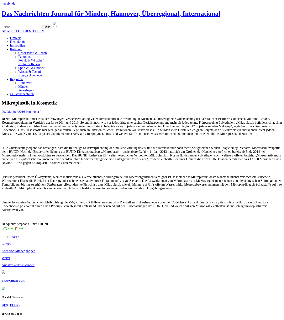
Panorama (24, 56)
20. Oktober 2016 (13, 111)
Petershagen (26, 90)
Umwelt (15, 38)
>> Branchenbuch (22, 94)
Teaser (14, 237)
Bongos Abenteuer (30, 75)
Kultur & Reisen (29, 64)
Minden (23, 86)
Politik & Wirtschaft (31, 60)
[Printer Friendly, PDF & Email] (13, 229)
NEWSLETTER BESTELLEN (23, 31)
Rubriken (16, 49)
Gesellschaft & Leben (32, 53)
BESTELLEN (11, 305)
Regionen (16, 79)
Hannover (24, 83)
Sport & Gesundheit (31, 68)
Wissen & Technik (30, 71)
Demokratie (17, 41)
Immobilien (17, 45)
